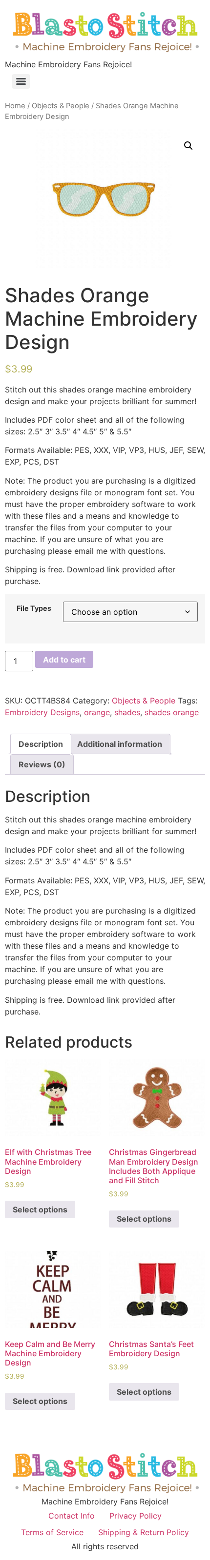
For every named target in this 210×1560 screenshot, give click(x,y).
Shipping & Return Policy (143, 1532)
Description (41, 744)
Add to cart (64, 659)
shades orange (172, 712)
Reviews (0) (42, 764)
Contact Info (71, 1516)
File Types (34, 608)
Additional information (119, 744)
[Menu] (21, 81)
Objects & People (60, 105)
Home (15, 105)
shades (127, 712)
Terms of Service (52, 1532)
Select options (40, 1209)
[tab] (40, 744)
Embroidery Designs (42, 712)
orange (97, 712)
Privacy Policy (135, 1516)
